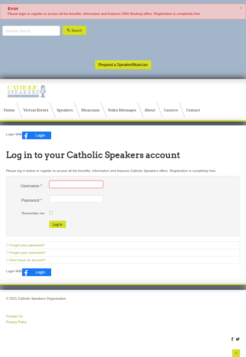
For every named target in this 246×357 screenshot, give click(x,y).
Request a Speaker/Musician (123, 65)
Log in (57, 224)
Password (31, 200)
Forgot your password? (27, 245)
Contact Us (14, 316)
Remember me (33, 213)
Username (31, 186)
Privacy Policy (16, 322)
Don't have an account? (28, 260)
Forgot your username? (28, 252)
